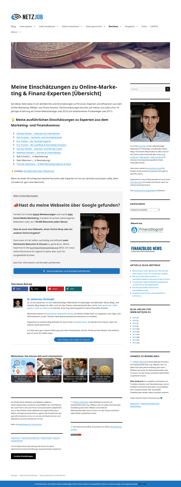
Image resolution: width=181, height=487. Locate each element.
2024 (134, 320)
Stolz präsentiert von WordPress (52, 475)
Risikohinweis (46, 438)
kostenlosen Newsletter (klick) (59, 313)
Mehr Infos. (142, 484)
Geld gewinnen (94, 26)
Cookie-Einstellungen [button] (23, 456)
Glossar (56, 438)
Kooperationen (17, 440)
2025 (134, 317)
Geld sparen (26, 26)
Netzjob (14, 475)
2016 (134, 337)
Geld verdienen (104, 305)
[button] (20, 289)
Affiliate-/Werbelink (80, 402)
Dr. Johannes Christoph (40, 299)
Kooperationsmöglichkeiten (145, 190)
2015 (134, 340)
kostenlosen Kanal (154, 168)
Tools (144, 26)
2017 (134, 334)
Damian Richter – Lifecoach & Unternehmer (38, 133)
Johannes (142, 146)
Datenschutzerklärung (30, 438)
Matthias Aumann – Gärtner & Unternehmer (39, 152)
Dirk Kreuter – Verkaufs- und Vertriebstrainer (39, 137)
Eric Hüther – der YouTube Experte (34, 141)
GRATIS (154, 26)
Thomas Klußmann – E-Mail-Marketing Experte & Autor (44, 164)
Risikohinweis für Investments (30, 424)
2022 (134, 323)
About (14, 32)
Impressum (15, 438)
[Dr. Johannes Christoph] (19, 303)
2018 (134, 331)
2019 (134, 329)
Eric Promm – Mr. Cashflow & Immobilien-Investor (41, 144)
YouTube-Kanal (80, 322)
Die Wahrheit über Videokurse (39, 171)
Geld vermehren (42, 308)
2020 (134, 326)
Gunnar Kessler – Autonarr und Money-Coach (39, 148)
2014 (134, 343)
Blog (13, 26)
